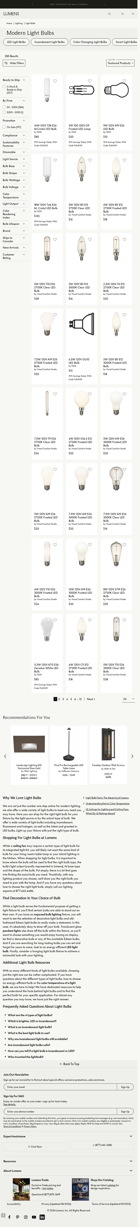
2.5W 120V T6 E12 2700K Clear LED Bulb (114, 287)
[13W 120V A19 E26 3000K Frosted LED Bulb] (82, 554)
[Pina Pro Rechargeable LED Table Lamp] (69, 744)
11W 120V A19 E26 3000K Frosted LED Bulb (115, 442)
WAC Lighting (30, 771)
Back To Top (71, 1064)
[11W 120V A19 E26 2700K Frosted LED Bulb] (47, 479)
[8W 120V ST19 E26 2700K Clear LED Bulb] (116, 554)
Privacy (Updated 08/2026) (56, 1203)
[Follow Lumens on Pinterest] (17, 1217)
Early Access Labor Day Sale (67, 4)
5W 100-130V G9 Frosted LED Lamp (80, 127)
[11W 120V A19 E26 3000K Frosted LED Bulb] (116, 403)
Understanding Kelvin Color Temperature (108, 803)
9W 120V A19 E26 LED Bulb (113, 127)
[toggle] (134, 14)
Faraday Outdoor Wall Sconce (108, 765)
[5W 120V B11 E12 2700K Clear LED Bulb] (82, 169)
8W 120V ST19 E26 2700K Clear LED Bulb (114, 593)
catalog (111, 1185)
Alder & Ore (109, 769)
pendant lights (12, 930)
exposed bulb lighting (47, 914)
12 (80, 699)
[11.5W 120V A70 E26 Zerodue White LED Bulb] (47, 629)
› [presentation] (132, 755)
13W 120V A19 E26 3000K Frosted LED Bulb (80, 593)
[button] (14, 63)
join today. (48, 1188)
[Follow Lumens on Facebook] (9, 1217)
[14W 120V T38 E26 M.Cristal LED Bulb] (47, 90)
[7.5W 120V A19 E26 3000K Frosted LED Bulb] (82, 479)
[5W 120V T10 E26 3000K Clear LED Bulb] (116, 629)
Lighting (19, 23)
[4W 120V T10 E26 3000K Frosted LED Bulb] (47, 554)
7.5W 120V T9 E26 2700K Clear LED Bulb (45, 442)
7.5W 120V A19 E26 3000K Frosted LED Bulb (80, 517)
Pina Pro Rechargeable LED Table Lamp (68, 766)
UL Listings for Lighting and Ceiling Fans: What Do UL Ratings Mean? (107, 811)
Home (9, 23)
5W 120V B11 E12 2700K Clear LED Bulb (79, 208)
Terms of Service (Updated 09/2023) (111, 1203)
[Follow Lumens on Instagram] (25, 1217)
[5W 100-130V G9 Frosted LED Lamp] (82, 90)
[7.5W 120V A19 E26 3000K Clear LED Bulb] (116, 479)
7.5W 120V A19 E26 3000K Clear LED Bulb (114, 517)
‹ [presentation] (5, 755)
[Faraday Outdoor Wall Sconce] (108, 744)
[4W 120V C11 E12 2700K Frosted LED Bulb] (82, 629)
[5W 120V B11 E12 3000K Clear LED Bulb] (82, 249)
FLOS (39, 132)
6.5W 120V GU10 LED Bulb (79, 361)
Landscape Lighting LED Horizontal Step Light (29, 766)
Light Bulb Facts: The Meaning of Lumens (107, 797)
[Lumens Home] (12, 13)
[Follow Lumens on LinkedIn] (42, 1217)
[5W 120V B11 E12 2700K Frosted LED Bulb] (116, 169)
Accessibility (14, 1203)
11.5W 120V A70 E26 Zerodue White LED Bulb (46, 668)
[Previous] (32, 4)
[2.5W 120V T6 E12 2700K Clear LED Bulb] (116, 249)
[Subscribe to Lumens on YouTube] (33, 1217)
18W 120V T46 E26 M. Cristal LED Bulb (46, 206)
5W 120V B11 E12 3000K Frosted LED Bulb (115, 363)
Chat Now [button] (36, 1146)
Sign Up (125, 1087)
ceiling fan (19, 846)
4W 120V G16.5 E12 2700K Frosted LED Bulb (80, 442)
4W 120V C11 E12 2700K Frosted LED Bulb (80, 668)
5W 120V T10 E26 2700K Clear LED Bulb (44, 287)
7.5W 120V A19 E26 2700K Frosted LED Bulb (46, 363)
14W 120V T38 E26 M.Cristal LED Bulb (45, 127)
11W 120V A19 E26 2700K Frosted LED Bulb (46, 517)
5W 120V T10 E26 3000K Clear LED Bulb (114, 668)
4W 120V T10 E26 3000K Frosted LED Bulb (46, 593)
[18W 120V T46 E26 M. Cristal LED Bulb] (47, 169)
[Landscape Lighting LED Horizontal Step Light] (29, 744)
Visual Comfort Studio (81, 214)
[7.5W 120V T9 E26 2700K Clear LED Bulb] (47, 403)
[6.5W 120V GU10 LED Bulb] (82, 324)
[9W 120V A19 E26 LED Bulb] (116, 90)
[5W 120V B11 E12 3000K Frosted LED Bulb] (116, 324)
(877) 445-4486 (103, 1144)
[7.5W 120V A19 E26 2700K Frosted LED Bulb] (47, 324)
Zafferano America (70, 771)
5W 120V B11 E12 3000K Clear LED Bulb (79, 287)
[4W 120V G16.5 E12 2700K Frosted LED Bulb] (82, 403)
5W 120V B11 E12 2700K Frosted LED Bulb (115, 208)
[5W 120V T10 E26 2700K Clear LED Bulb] (47, 249)
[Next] (105, 5)
